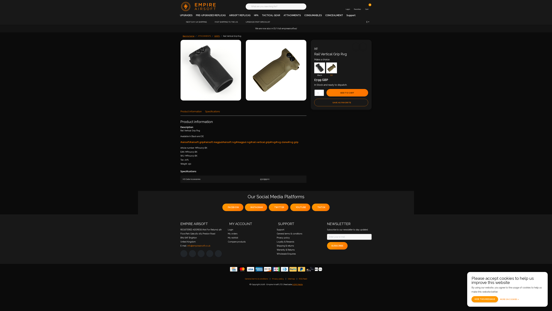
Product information (191, 111)
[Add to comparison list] (363, 46)
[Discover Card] (267, 269)
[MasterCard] (242, 269)
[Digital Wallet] (318, 269)
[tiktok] (218, 253)
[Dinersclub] (284, 269)
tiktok (321, 207)
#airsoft (185, 142)
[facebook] (183, 253)
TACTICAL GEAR (271, 15)
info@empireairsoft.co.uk (198, 246)
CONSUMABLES (313, 15)
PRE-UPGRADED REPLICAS (211, 15)
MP (316, 48)
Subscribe (337, 246)
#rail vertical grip (260, 142)
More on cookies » (509, 299)
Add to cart (347, 93)
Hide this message (485, 299)
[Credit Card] (233, 269)
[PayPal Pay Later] (301, 269)
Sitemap (291, 279)
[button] (356, 46)
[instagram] (192, 253)
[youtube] (209, 253)
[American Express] (259, 269)
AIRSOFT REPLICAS (240, 15)
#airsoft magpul (213, 142)
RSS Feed (303, 279)
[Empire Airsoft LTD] (198, 6)
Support (350, 15)
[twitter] (201, 253)
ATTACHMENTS (292, 15)
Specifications (212, 111)
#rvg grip (293, 142)
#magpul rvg (243, 142)
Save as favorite (341, 102)
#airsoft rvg (229, 142)
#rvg (272, 142)
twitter (279, 207)
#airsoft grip (197, 142)
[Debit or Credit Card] (310, 269)
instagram (256, 207)
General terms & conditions (256, 279)
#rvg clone (281, 142)
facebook (233, 207)
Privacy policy (278, 279)
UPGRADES (186, 15)
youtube (301, 207)
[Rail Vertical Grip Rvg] (210, 70)
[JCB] (276, 269)
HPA (256, 15)
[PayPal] (293, 269)
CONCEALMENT (334, 15)
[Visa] (250, 269)
